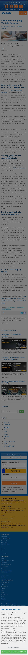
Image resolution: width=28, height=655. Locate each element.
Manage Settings (13, 647)
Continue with (13, 652)
